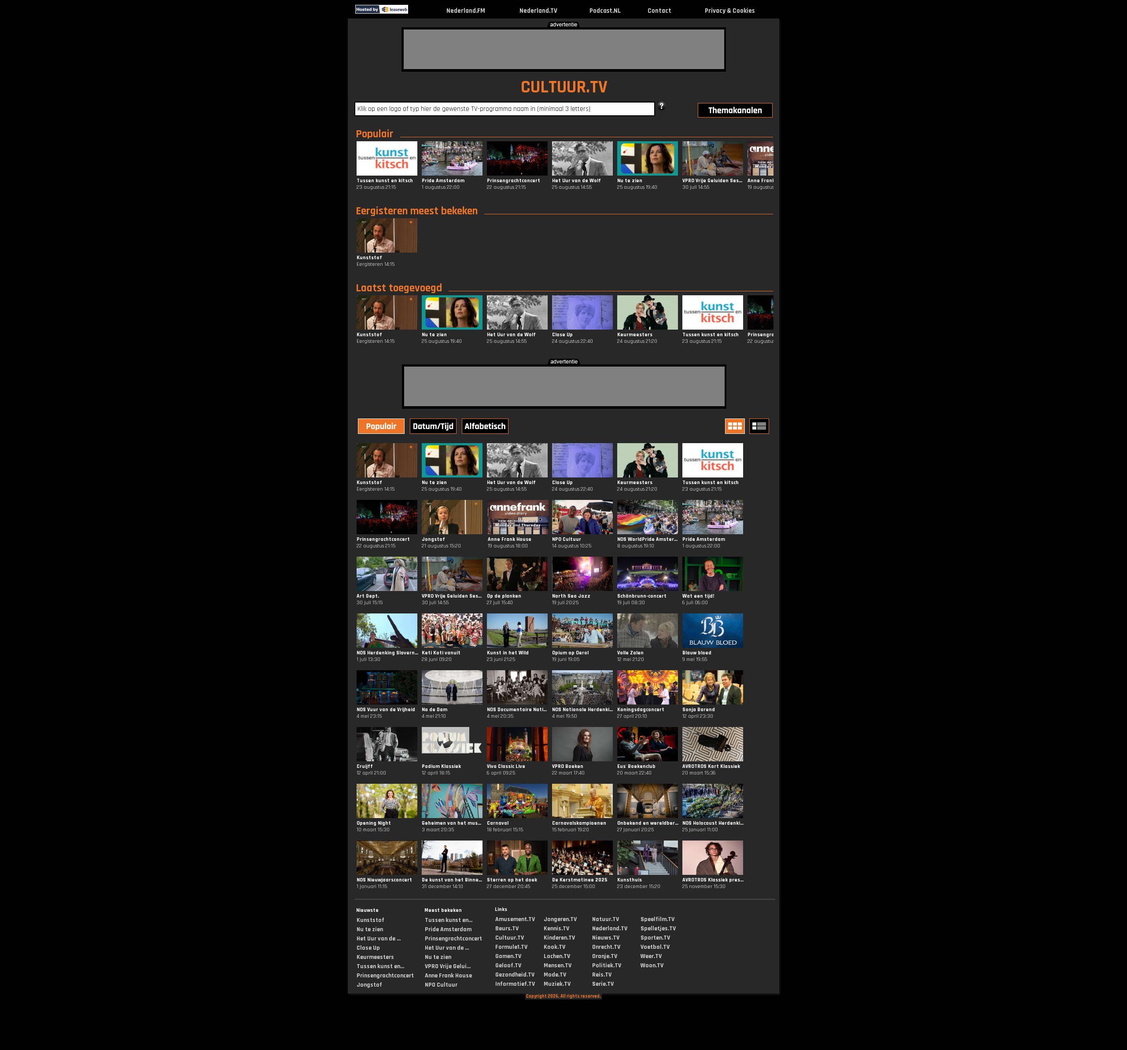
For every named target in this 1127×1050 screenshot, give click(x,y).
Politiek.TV (606, 965)
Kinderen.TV (559, 938)
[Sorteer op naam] (486, 427)
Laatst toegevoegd (399, 288)
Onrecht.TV (606, 947)
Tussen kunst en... (380, 966)
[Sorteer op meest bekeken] (382, 427)
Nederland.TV (538, 11)
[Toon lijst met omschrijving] (760, 426)
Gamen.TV (508, 956)
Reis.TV (601, 975)
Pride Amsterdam (448, 929)
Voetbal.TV (655, 947)
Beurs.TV (507, 929)
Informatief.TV (515, 984)
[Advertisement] (564, 49)
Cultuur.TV (509, 938)
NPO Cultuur (441, 985)
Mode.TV (555, 975)
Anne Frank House (448, 976)
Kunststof (370, 920)
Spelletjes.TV (658, 929)
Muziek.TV (557, 984)
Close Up (368, 948)
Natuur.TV (605, 919)
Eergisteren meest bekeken (417, 211)
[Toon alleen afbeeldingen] (736, 426)
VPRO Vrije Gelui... (448, 966)
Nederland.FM (465, 11)
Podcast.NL (605, 11)
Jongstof (369, 985)
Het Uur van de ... (379, 939)
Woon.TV (652, 965)
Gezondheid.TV (514, 975)
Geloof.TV (508, 965)
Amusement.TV (515, 919)
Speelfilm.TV (657, 919)
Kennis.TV (556, 929)
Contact (659, 11)
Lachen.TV (557, 956)
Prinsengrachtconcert (385, 976)
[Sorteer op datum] (434, 427)
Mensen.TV (557, 965)
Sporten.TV (655, 938)
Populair (375, 134)
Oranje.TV (604, 956)
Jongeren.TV (560, 919)
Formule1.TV (511, 947)
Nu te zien (370, 929)
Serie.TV (603, 984)
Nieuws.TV (605, 938)
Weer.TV (651, 956)
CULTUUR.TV (564, 87)
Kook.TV (554, 947)
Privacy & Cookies (730, 11)
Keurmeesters (375, 957)
